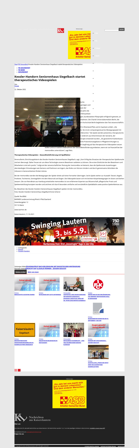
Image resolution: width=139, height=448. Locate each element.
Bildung (98, 78)
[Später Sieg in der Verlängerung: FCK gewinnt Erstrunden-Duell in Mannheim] (98, 290)
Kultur (97, 101)
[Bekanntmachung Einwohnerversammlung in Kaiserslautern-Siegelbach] (24, 336)
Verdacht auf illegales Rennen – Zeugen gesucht (45, 269)
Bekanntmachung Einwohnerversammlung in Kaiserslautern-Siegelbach (23, 342)
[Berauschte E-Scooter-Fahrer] (24, 290)
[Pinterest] (31, 92)
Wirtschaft (99, 63)
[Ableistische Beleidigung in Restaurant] (49, 336)
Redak (16, 86)
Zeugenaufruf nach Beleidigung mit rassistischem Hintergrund (53, 266)
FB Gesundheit (23, 64)
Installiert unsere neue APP (97, 428)
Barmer (20, 249)
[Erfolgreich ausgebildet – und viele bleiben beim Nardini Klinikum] (73, 336)
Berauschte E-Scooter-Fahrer (24, 294)
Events (25, 29)
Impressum (33, 29)
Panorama (99, 108)
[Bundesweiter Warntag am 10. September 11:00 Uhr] (98, 314)
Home (20, 29)
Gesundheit (99, 93)
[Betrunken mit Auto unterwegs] (49, 290)
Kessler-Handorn (24, 251)
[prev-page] (15, 370)
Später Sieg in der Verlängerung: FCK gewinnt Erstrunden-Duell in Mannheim (99, 296)
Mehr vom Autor (33, 272)
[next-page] (19, 370)
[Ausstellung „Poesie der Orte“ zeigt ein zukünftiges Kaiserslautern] (98, 358)
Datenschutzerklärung (46, 29)
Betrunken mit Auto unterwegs (50, 294)
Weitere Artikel (21, 272)
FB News (21, 70)
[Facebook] (17, 92)
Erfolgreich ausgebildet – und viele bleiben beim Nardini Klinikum (73, 342)
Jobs (97, 71)
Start (16, 64)
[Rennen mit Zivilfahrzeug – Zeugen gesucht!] (98, 336)
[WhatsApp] (38, 92)
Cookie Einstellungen (92, 446)
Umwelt (98, 86)
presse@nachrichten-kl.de (34, 432)
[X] (24, 92)
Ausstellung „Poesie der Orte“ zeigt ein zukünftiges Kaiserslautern (98, 365)
